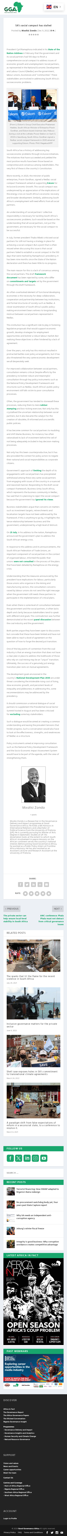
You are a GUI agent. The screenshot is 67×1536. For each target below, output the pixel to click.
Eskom (50, 183)
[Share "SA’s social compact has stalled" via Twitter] (27, 884)
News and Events (10, 1466)
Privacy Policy (10, 1532)
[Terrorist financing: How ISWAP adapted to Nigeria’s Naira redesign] (11, 1191)
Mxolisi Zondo (29, 31)
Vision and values (10, 1463)
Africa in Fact (9, 1409)
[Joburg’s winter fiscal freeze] (11, 1231)
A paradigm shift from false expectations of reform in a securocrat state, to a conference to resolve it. (33, 1125)
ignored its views (44, 500)
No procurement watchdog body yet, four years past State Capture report (37, 1204)
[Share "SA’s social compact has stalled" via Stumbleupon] (40, 884)
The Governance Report (13, 1412)
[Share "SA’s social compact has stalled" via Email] (46, 884)
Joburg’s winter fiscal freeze (30, 1229)
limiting (37, 471)
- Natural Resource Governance (16, 1439)
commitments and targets (23, 281)
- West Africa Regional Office (15, 1495)
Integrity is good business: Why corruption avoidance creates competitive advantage (37, 1243)
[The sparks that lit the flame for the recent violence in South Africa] (33, 956)
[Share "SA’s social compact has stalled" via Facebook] (20, 884)
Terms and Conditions (33, 1532)
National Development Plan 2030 (33, 678)
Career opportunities (12, 1469)
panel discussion (42, 620)
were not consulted (24, 561)
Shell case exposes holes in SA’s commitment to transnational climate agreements (32, 1073)
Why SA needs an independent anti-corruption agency (34, 1217)
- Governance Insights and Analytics (18, 1433)
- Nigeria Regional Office (13, 1489)
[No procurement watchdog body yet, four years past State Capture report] (11, 1205)
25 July (13, 532)
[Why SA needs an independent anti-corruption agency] (11, 1218)
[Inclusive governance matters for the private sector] (33, 1003)
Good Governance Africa (28, 1528)
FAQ (20, 1532)
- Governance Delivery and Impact (17, 1430)
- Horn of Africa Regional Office (16, 1486)
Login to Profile (10, 1518)
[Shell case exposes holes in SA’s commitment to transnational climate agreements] (33, 1051)
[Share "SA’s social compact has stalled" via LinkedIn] (33, 884)
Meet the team (9, 1473)
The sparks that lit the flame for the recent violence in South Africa (31, 977)
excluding (15, 714)
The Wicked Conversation (14, 1418)
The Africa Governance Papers (16, 1415)
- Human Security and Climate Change (19, 1436)
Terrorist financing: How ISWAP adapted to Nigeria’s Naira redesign (37, 1190)
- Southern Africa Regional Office (17, 1492)
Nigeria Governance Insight (15, 1421)
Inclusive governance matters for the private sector (32, 1025)
